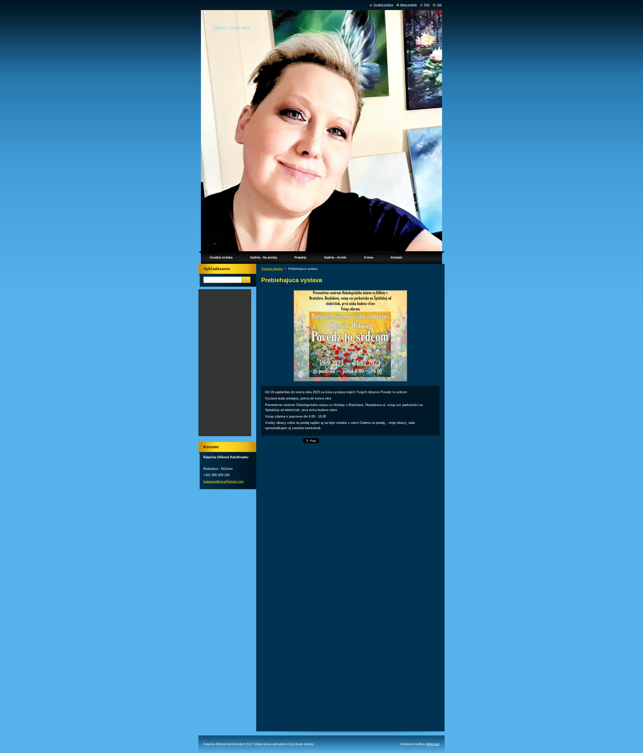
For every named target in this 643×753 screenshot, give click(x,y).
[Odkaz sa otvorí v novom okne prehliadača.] (350, 381)
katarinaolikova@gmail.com (223, 481)
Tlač (439, 4)
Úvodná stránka (272, 268)
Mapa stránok (408, 4)
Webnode (433, 744)
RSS (427, 4)
